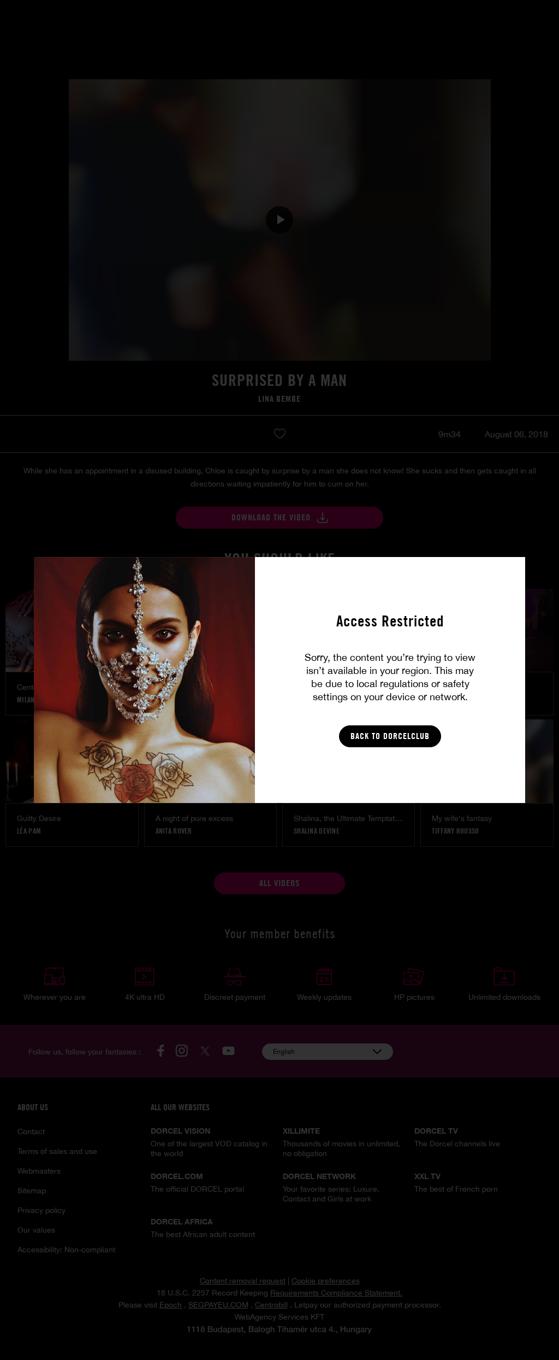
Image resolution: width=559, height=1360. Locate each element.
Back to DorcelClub (390, 736)
